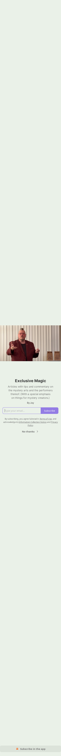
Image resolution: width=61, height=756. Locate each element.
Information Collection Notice (32, 422)
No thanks (28, 431)
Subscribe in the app (33, 748)
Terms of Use (46, 418)
